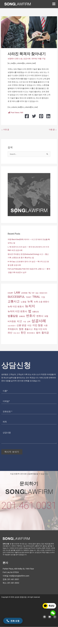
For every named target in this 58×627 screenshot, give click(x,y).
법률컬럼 (22, 316)
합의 (38, 332)
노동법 (23, 302)
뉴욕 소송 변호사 (41, 301)
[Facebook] (27, 116)
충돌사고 (29, 329)
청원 (21, 329)
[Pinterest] (41, 116)
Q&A (36, 293)
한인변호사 (31, 333)
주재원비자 (13, 329)
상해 (28, 321)
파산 (10, 332)
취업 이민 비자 (40, 329)
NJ (30, 293)
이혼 (46, 325)
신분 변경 (21, 325)
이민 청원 (38, 325)
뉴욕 (30, 301)
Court (10, 293)
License (24, 293)
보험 (46, 316)
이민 (29, 325)
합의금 (45, 332)
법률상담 (35, 312)
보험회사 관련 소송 (15, 59)
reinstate (43, 293)
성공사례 (26, 59)
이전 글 (5, 129)
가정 (43, 297)
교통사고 (14, 301)
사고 (19, 321)
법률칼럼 (13, 315)
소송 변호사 (12, 326)
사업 (24, 321)
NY (33, 293)
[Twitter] (34, 116)
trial (36, 296)
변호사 (30, 316)
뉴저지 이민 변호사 (17, 311)
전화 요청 (15, 620)
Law (17, 292)
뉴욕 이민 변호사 (16, 306)
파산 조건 (16, 333)
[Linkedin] (48, 116)
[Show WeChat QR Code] (53, 613)
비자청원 (12, 321)
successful (16, 296)
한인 (23, 332)
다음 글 (53, 129)
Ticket (28, 297)
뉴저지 (30, 306)
